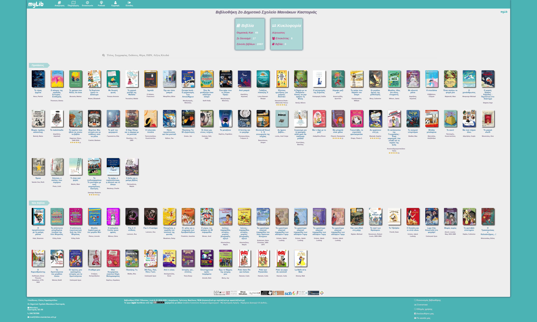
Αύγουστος (278, 32)
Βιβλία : (279, 44)
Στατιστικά (422, 304)
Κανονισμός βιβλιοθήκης (428, 300)
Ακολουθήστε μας (425, 313)
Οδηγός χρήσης (424, 309)
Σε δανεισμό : (244, 38)
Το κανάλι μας (423, 318)
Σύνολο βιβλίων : (246, 44)
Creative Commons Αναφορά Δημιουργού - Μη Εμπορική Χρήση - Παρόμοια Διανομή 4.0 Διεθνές (225, 303)
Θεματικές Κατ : (245, 32)
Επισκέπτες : (282, 38)
